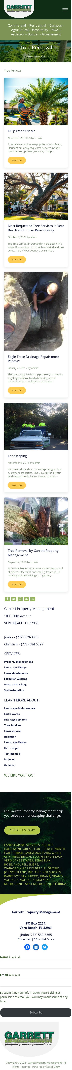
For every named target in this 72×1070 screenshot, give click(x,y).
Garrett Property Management (44, 1062)
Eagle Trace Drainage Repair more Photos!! (33, 358)
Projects (9, 759)
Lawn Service (12, 731)
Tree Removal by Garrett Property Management (33, 552)
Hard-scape (11, 748)
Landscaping (17, 456)
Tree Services (12, 725)
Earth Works (12, 714)
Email (10, 975)
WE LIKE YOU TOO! (19, 775)
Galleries (9, 765)
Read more (19, 161)
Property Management (18, 661)
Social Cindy (53, 1066)
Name (10, 957)
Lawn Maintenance (16, 673)
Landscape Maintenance (19, 708)
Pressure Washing (15, 684)
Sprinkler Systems (15, 678)
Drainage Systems (15, 719)
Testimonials (12, 753)
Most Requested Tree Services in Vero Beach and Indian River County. (36, 228)
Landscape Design (15, 667)
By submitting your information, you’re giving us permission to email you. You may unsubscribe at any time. (33, 997)
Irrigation (10, 736)
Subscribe (36, 1012)
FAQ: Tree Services (21, 131)
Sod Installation (14, 690)
